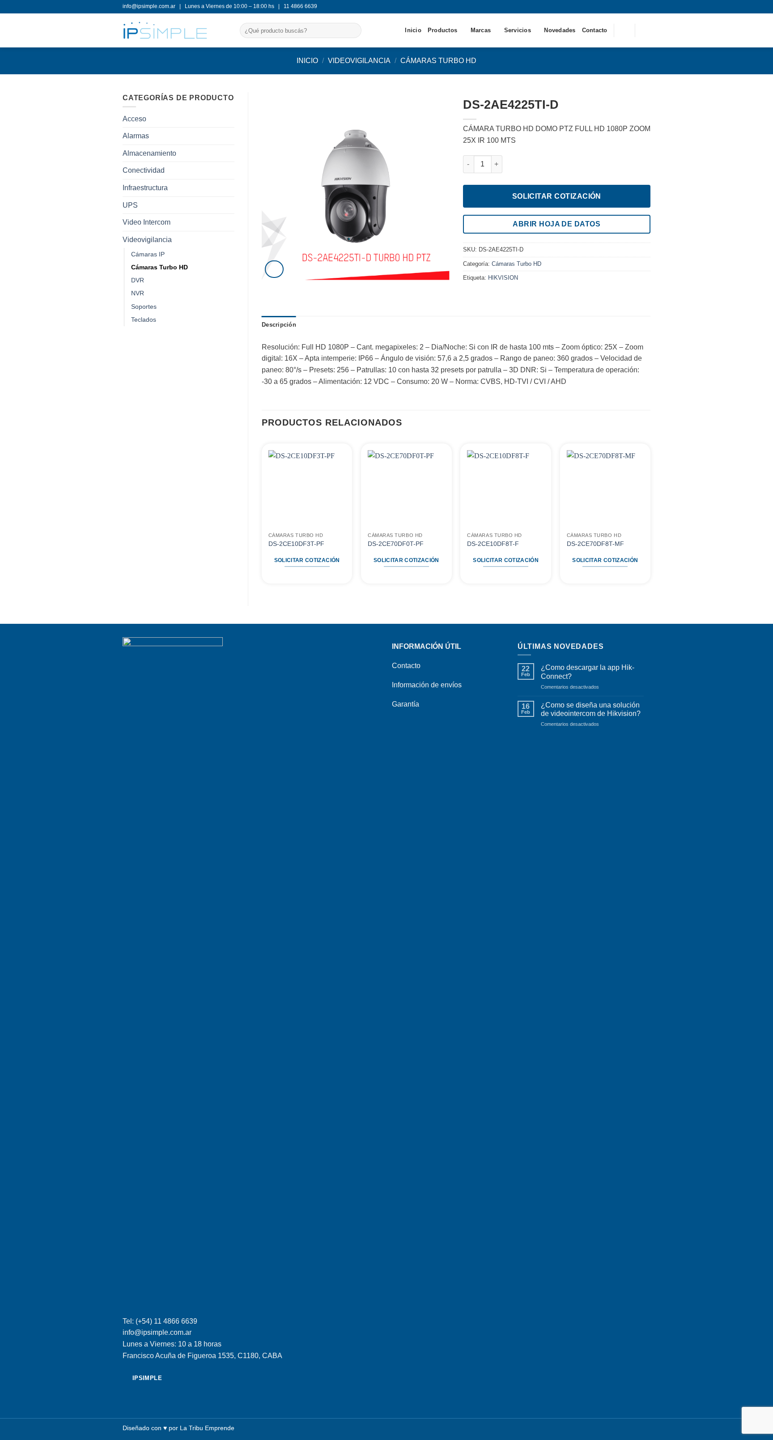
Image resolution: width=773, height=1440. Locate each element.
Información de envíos (427, 685)
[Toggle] (229, 239)
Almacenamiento (149, 153)
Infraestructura (145, 188)
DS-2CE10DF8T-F (493, 543)
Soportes (144, 306)
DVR (137, 280)
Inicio (413, 30)
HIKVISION (503, 277)
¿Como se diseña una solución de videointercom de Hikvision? (591, 709)
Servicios (517, 30)
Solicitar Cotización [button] (307, 560)
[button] (645, 30)
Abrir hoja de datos (556, 224)
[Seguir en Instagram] (646, 7)
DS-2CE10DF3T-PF (296, 543)
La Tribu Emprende (207, 1427)
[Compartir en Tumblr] (501, 297)
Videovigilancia (359, 60)
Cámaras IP (148, 254)
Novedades (559, 30)
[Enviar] (352, 30)
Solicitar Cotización (556, 196)
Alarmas (136, 136)
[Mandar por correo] (490, 297)
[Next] (650, 515)
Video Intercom (146, 222)
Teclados (143, 319)
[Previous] (262, 515)
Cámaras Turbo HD (438, 60)
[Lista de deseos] (624, 30)
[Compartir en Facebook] (468, 297)
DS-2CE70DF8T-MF (595, 543)
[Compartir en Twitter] (479, 297)
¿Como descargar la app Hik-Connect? (587, 672)
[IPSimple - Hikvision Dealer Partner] (174, 30)
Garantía (405, 704)
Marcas (481, 30)
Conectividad (144, 170)
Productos (442, 30)
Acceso (134, 119)
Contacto (594, 30)
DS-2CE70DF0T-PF (396, 543)
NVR (137, 293)
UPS (130, 205)
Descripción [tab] (279, 324)
